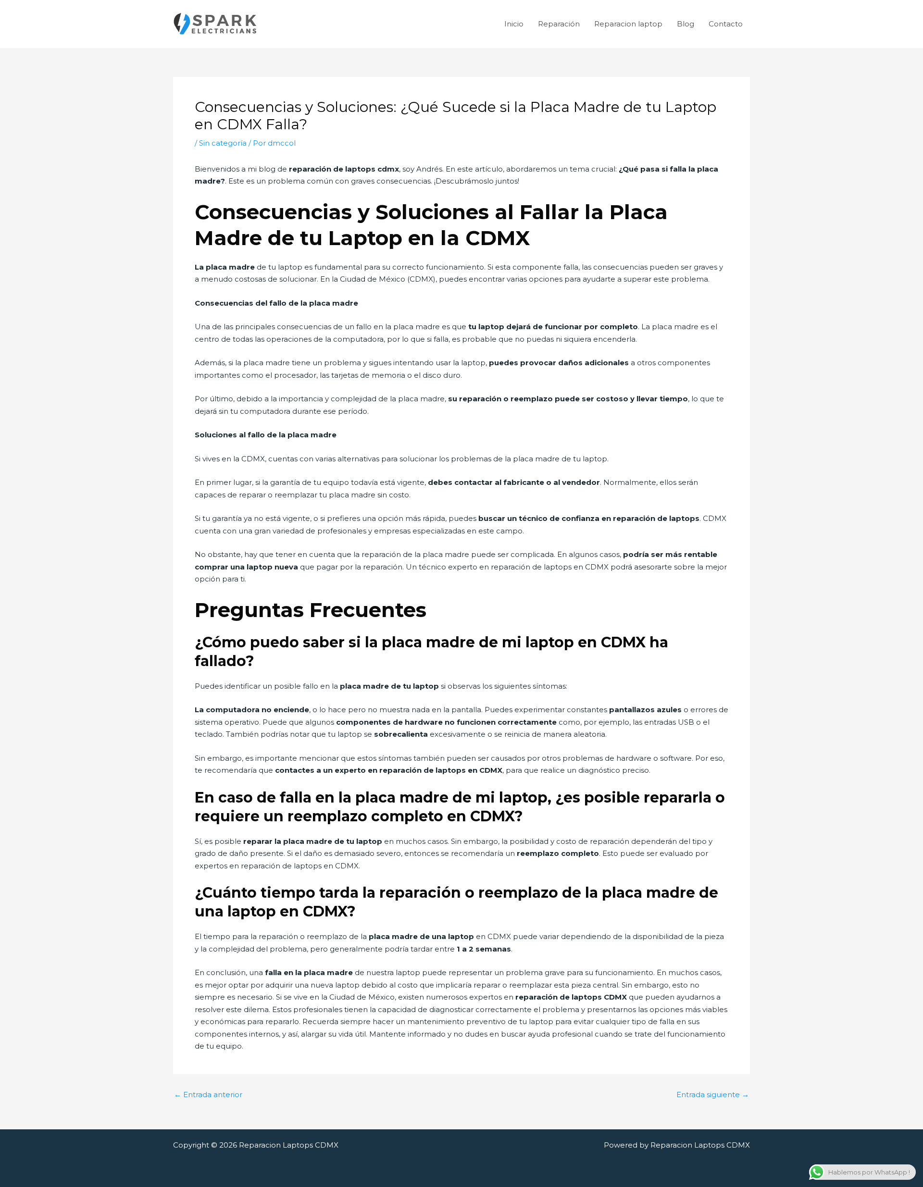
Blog (685, 23)
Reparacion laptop (628, 23)
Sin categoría (223, 143)
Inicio (514, 23)
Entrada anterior (208, 1094)
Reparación (559, 23)
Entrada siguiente (712, 1094)
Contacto (726, 23)
